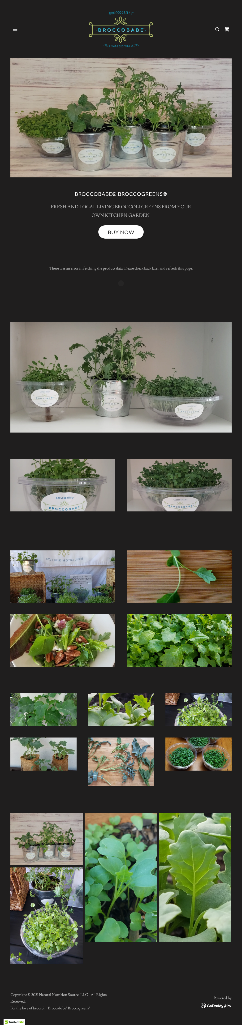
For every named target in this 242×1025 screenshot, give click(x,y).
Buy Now (121, 232)
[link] (121, 28)
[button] (15, 29)
